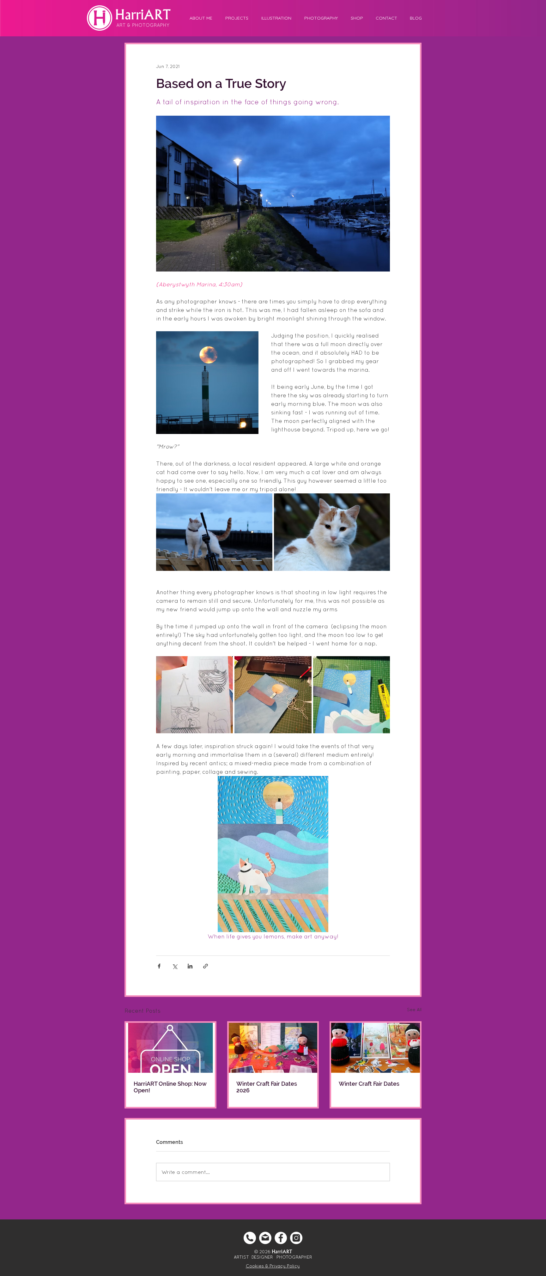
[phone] (250, 1238)
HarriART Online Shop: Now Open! (170, 1087)
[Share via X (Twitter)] (175, 966)
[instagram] (296, 1238)
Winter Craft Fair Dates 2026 (266, 1087)
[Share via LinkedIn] (190, 966)
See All (414, 1009)
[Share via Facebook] (159, 966)
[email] (265, 1238)
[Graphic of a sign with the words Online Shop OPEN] (170, 1048)
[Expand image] (214, 532)
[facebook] (281, 1238)
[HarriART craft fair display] (273, 1048)
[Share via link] (206, 966)
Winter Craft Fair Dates (369, 1083)
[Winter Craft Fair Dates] (375, 1048)
